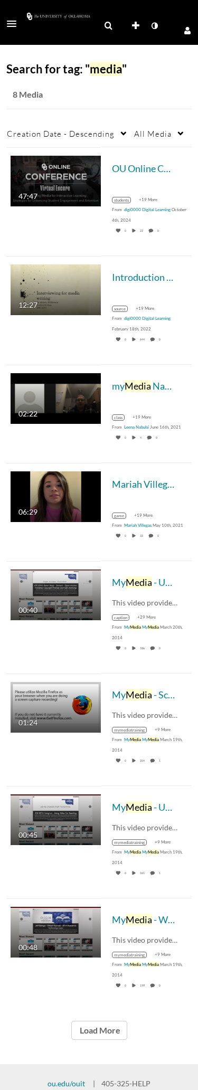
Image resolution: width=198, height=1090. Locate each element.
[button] (14, 23)
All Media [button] (153, 133)
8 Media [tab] (28, 94)
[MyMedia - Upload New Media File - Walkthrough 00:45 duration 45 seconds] (56, 818)
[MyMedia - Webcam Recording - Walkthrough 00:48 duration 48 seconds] (56, 930)
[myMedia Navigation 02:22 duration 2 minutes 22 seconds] (56, 397)
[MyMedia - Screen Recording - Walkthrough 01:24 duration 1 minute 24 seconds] (56, 706)
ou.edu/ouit (66, 1083)
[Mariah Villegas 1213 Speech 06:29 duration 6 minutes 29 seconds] (56, 495)
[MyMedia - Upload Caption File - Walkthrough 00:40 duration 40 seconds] (56, 593)
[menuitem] (108, 25)
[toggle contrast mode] (154, 25)
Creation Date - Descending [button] (61, 133)
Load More (99, 1030)
